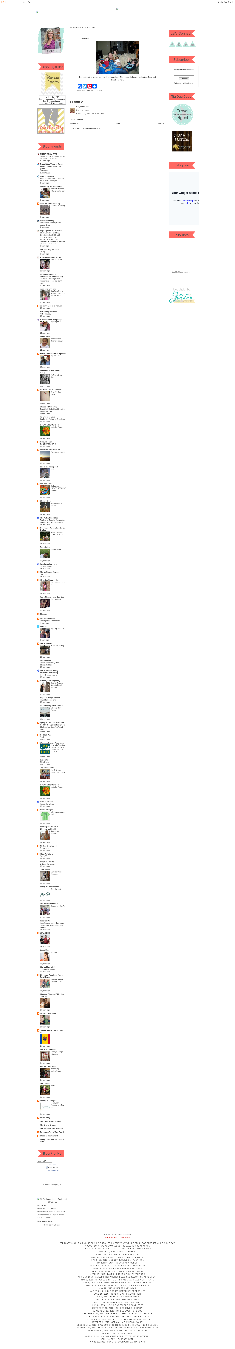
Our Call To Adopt (43, 1218)
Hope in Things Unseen (50, 698)
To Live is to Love (47, 417)
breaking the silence (47, 969)
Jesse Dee (44, 950)
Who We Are (41, 1205)
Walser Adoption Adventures (52, 743)
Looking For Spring (58, 206)
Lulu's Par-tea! (56, 549)
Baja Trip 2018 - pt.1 (58, 629)
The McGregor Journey (49, 572)
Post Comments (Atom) (90, 128)
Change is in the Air (58, 906)
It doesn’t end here (47, 804)
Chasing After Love (48, 1013)
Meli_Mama (80, 107)
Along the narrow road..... (51, 887)
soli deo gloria (46, 484)
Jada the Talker (56, 260)
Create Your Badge (52, 1170)
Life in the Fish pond (49, 467)
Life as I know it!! (47, 967)
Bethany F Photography (50, 681)
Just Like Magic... (57, 427)
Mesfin (42, 737)
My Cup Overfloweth (48, 846)
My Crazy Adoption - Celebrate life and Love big (51, 275)
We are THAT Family (48, 407)
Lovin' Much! (45, 337)
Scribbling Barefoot (48, 312)
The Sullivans (46, 644)
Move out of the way (58, 452)
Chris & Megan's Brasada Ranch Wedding (57, 685)
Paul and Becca (46, 802)
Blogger (43, 614)
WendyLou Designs (48, 1101)
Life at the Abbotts (47, 1050)
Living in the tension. (47, 864)
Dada (53, 1086)
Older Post (161, 123)
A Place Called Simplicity (50, 320)
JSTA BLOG (45, 933)
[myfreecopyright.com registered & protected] (52, 1202)
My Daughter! (56, 322)
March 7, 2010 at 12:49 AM (90, 114)
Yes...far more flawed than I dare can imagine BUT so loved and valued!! (52, 925)
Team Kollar (45, 547)
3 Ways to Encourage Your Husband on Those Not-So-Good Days (52, 281)
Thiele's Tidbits (46, 854)
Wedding (54, 952)
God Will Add (45, 735)
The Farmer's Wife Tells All (51, 1128)
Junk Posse (45, 870)
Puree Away (45, 1118)
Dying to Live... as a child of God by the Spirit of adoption (52, 724)
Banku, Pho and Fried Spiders (53, 354)
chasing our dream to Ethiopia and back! (49, 828)
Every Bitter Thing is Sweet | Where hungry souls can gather (52, 166)
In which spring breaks (48, 675)
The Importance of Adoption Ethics (50, 1215)
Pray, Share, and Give (48, 700)
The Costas (45, 1084)
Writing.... (43, 252)
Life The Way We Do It (49, 250)
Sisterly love (44, 762)
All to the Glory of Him (49, 580)
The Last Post (56, 599)
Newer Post (74, 123)
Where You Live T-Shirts (46, 1209)
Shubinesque (45, 661)
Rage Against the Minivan (51, 231)
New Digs (43, 574)
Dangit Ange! (45, 760)
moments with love (48, 289)
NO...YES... (44, 856)
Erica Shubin (52, 1165)
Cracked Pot (45, 921)
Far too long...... (45, 848)
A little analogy (45, 314)
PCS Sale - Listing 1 (58, 646)
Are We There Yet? (48, 1067)
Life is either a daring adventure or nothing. (49, 672)
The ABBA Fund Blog (49, 518)
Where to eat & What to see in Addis (51, 1212)
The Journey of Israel (49, 904)
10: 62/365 (83, 38)
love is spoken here (48, 564)
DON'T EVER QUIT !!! (48, 444)
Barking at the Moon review (50, 621)
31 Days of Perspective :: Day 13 (57, 1105)
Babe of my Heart (47, 176)
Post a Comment (76, 120)
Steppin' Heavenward (49, 1136)
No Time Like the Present (50, 390)
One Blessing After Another (51, 706)
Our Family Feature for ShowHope (52, 419)
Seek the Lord (56, 889)
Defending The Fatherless (51, 187)
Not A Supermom (47, 619)
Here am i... (45, 626)
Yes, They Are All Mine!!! (50, 1121)
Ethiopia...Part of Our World (52, 1132)
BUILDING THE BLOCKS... (51, 450)
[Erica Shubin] (52, 1168)
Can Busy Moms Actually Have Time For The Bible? (58, 293)
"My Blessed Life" (47, 768)
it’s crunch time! (46, 566)
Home (118, 123)
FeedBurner (189, 83)
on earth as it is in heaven (51, 306)
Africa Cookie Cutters (45, 1221)
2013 (52, 469)
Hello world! (44, 171)
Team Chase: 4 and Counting (52, 597)
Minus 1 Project (46, 810)
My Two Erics (55, 356)
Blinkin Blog (45, 501)
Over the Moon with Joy (50, 204)
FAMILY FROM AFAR (48, 154)
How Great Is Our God (49, 425)
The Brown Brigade (48, 1125)
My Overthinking (47, 221)
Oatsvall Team (46, 442)
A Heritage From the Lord (50, 257)
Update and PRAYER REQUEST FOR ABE (58, 488)
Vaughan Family (47, 862)
